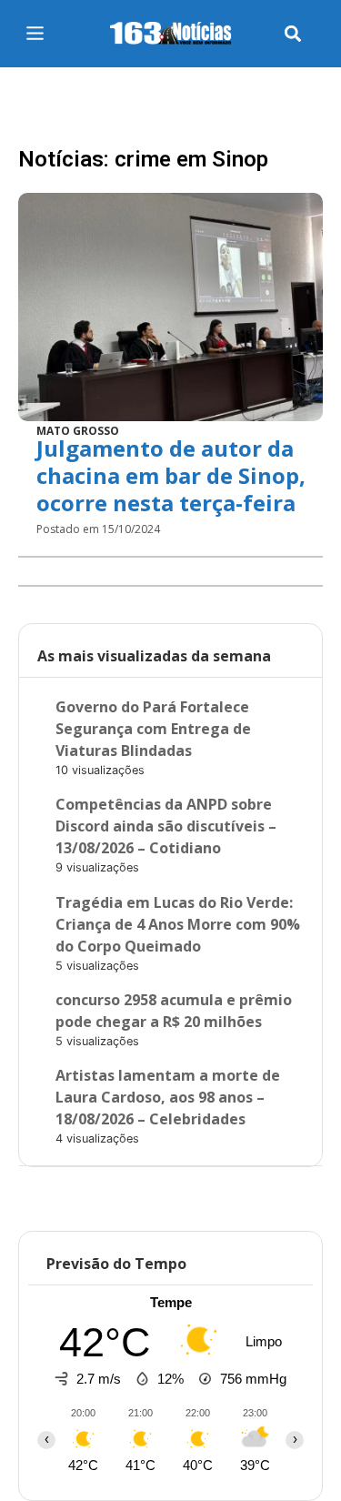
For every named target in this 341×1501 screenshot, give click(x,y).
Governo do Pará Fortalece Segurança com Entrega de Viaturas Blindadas (153, 729)
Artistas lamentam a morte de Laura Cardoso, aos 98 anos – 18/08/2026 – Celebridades (167, 1097)
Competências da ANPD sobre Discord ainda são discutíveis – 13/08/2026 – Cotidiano (165, 826)
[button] (293, 34)
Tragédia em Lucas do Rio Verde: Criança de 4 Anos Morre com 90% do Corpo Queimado (177, 924)
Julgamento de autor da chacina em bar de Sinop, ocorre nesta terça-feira (171, 475)
